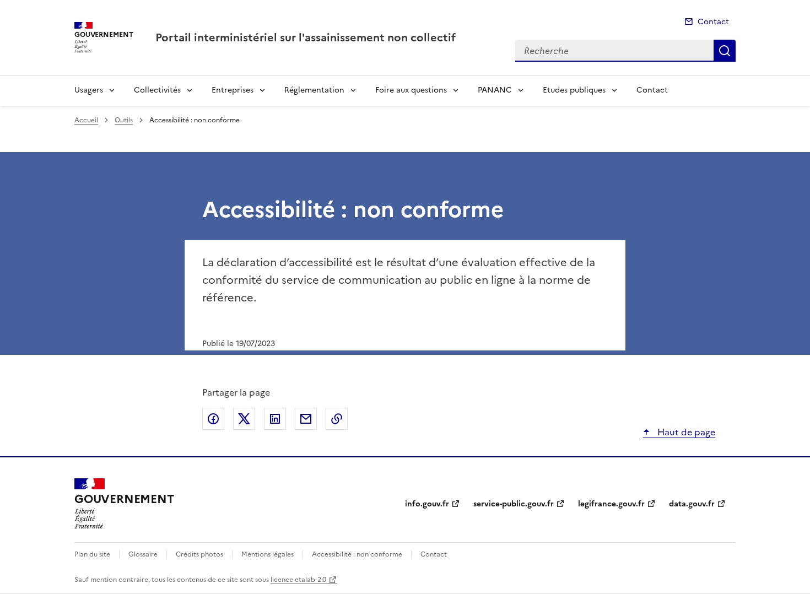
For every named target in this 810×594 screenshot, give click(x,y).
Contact (713, 22)
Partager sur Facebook (213, 419)
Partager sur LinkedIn (275, 419)
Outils (124, 120)
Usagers (88, 90)
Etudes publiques (574, 90)
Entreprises (232, 90)
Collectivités (157, 90)
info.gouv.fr (427, 504)
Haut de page (685, 432)
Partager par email (306, 419)
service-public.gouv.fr (513, 504)
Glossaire (143, 554)
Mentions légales (267, 554)
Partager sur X (244, 419)
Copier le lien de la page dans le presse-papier (337, 419)
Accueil (86, 120)
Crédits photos (199, 554)
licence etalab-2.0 (298, 580)
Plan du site (92, 554)
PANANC (495, 90)
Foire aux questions (411, 90)
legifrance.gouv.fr (611, 504)
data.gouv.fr (692, 504)
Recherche (725, 51)
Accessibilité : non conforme (357, 554)
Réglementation (314, 90)
